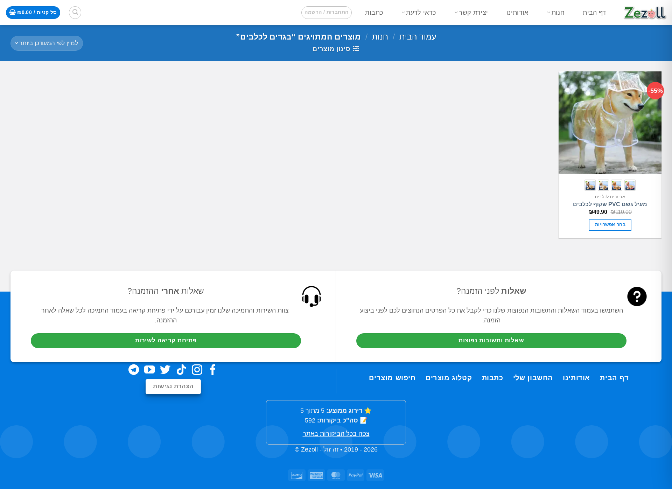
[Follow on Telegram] (133, 370)
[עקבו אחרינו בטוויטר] (165, 370)
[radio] (630, 185)
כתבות (374, 12)
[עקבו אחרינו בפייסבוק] (213, 370)
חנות (558, 12)
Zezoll (309, 449)
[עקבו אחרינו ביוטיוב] (149, 370)
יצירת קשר (473, 12)
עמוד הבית (417, 36)
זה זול (330, 449)
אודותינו (517, 12)
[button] (326, 12)
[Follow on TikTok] (181, 370)
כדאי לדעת (421, 12)
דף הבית (594, 12)
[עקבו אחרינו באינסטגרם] (197, 370)
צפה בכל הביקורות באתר (336, 433)
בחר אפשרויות (610, 224)
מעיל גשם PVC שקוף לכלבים (610, 204)
